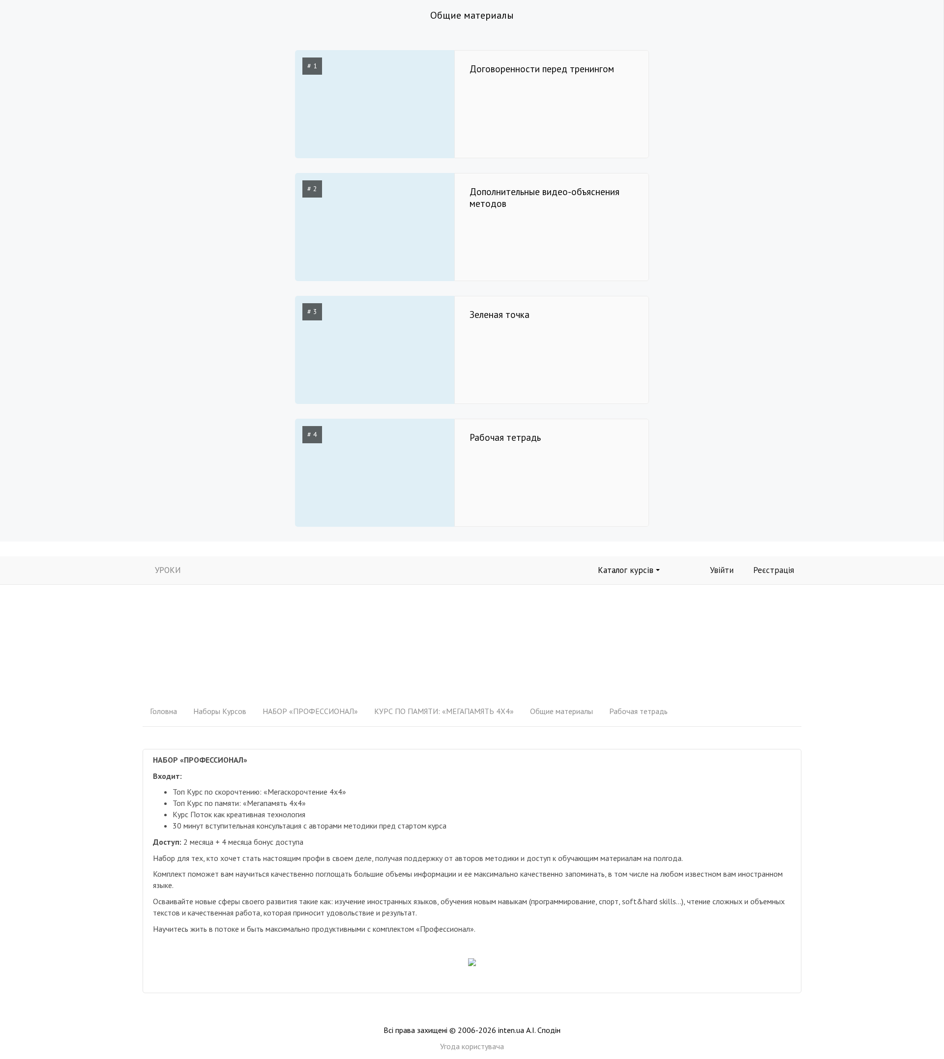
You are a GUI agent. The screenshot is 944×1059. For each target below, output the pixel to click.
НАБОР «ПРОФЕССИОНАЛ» (310, 711)
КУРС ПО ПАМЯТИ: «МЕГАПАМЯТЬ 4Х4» (444, 711)
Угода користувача (472, 1046)
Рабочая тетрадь (638, 711)
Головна (163, 711)
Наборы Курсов (219, 711)
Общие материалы (561, 711)
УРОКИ (168, 570)
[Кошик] (682, 569)
